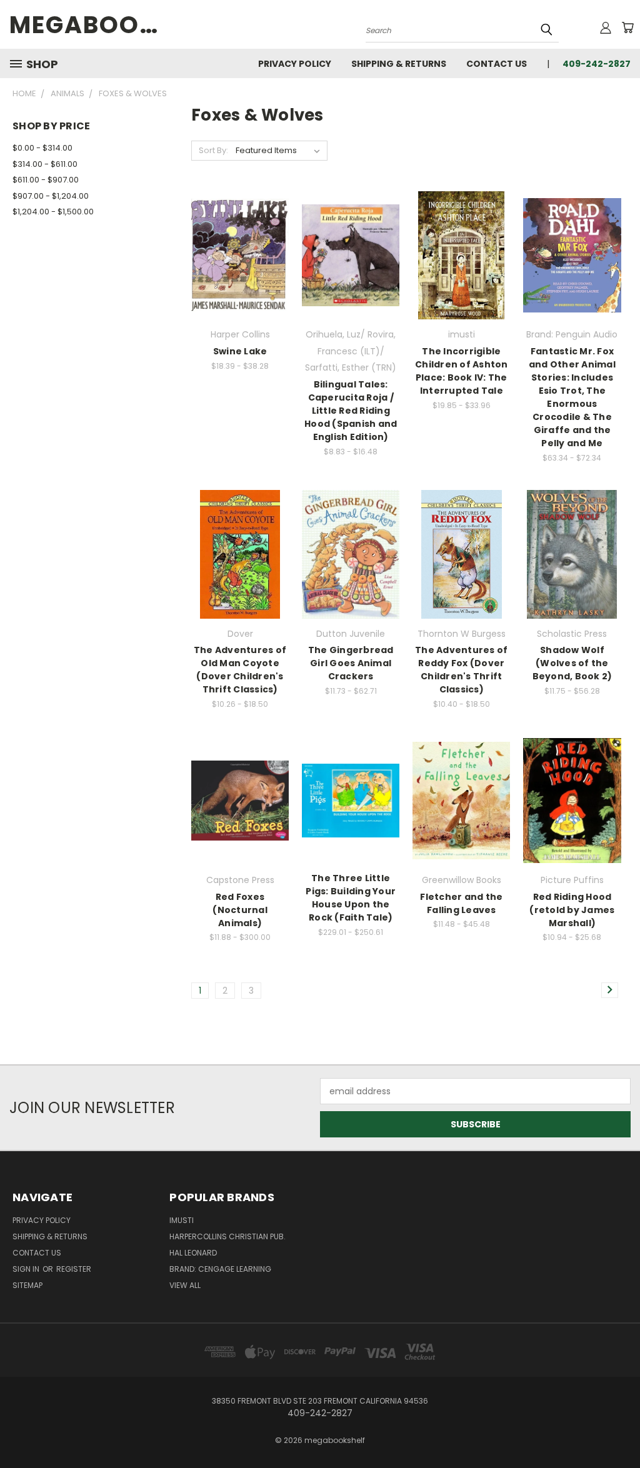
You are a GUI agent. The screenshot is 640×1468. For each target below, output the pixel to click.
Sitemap (27, 1285)
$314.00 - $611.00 (45, 164)
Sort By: (213, 150)
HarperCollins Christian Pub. (227, 1236)
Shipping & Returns (398, 63)
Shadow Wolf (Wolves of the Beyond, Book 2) (572, 663)
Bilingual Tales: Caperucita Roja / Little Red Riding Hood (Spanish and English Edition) (350, 410)
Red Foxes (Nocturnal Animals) (240, 910)
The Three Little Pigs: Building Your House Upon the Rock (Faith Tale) (351, 898)
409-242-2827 (596, 63)
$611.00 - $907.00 (45, 180)
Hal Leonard (193, 1252)
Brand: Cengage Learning (220, 1269)
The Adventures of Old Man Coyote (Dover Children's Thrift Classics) (240, 670)
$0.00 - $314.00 (42, 148)
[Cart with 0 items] (627, 27)
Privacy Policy (294, 63)
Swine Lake (240, 351)
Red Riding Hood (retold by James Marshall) (571, 910)
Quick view (240, 229)
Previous (621, 1429)
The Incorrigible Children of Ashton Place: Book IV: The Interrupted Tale (461, 371)
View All (185, 1285)
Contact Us (496, 63)
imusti (181, 1220)
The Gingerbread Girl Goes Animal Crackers (351, 663)
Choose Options (240, 277)
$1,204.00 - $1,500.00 (53, 211)
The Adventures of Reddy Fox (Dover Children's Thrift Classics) (461, 670)
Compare (236, 254)
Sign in (26, 1269)
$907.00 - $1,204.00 (50, 196)
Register (73, 1269)
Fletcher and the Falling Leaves (461, 903)
